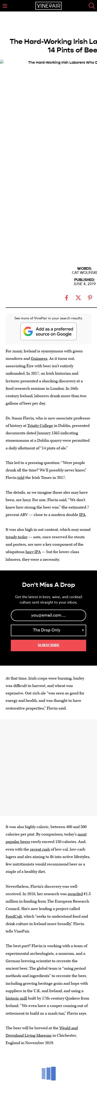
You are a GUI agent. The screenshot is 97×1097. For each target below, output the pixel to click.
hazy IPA (33, 551)
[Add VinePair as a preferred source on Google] (48, 331)
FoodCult (14, 916)
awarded (75, 894)
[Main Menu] (5, 6)
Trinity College (40, 425)
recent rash (40, 849)
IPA (82, 514)
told (20, 477)
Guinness (39, 358)
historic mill (16, 998)
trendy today (17, 537)
